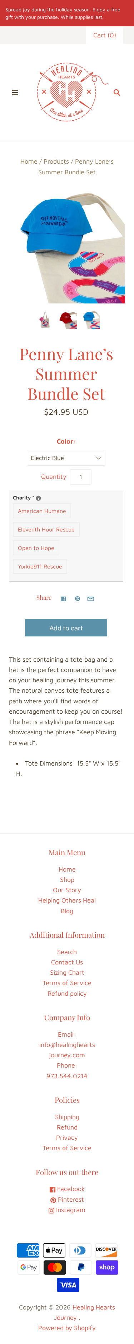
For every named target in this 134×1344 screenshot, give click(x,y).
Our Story (67, 890)
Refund (67, 1127)
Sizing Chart (67, 972)
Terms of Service (67, 982)
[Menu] (15, 93)
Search (67, 952)
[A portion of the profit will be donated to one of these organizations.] (38, 498)
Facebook (70, 1188)
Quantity (53, 476)
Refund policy (67, 993)
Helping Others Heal (67, 900)
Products (56, 161)
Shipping (67, 1117)
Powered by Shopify (67, 1328)
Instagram (69, 1209)
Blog (67, 911)
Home (29, 161)
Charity (66, 497)
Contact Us (67, 962)
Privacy (67, 1137)
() (104, 35)
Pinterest (70, 1199)
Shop (67, 879)
